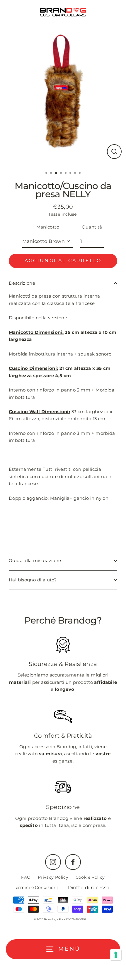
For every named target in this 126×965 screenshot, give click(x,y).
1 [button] (46, 173)
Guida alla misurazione (35, 560)
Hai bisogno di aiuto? (33, 580)
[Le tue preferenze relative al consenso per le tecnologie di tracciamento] (115, 954)
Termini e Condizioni (36, 887)
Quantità (92, 227)
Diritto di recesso (89, 887)
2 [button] (51, 173)
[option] (63, 95)
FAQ (25, 877)
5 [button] (66, 173)
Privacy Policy (53, 877)
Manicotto (47, 227)
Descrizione (22, 283)
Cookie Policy (90, 877)
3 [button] (56, 173)
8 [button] (80, 173)
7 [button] (75, 173)
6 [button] (70, 173)
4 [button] (61, 173)
